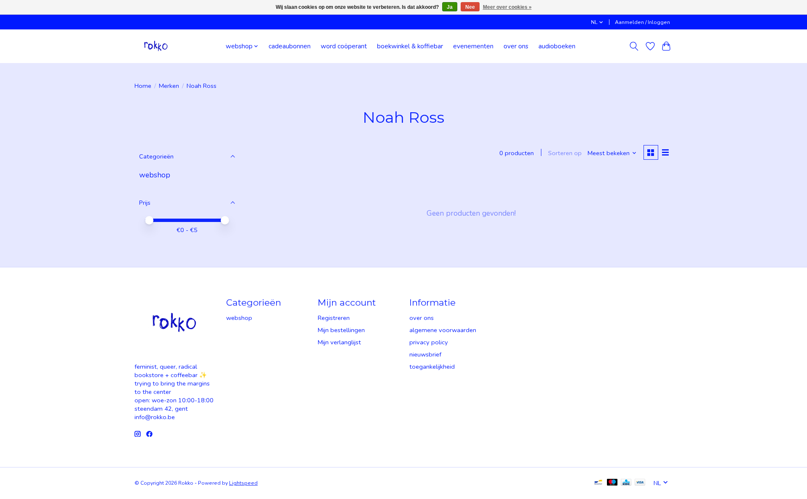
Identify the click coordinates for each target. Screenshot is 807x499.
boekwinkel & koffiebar (410, 46)
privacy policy (428, 342)
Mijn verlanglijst (339, 342)
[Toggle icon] (634, 46)
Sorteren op (565, 153)
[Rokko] (155, 46)
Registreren (334, 318)
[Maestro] (612, 483)
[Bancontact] (598, 483)
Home (142, 86)
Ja (450, 7)
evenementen (473, 46)
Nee (470, 7)
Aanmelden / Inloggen (642, 22)
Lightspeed (243, 483)
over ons (516, 46)
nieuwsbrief (425, 354)
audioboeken (556, 46)
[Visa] (640, 483)
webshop (154, 175)
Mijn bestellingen (341, 330)
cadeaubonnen (290, 46)
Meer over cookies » (507, 7)
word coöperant (344, 46)
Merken (169, 86)
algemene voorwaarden (442, 330)
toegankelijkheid (432, 366)
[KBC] (626, 483)
